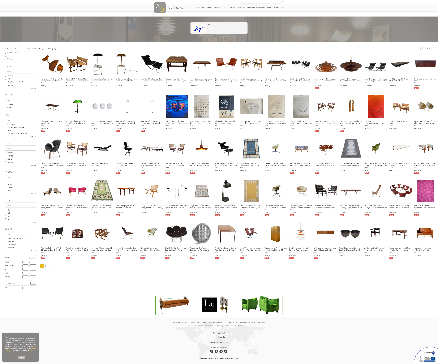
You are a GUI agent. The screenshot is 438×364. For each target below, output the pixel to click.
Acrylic (9, 181)
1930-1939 (10, 153)
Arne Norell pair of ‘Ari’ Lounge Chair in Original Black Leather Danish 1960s (376, 80)
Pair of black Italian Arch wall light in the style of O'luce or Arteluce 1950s (176, 207)
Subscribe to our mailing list (219, 343)
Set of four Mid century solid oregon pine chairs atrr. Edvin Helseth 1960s (101, 249)
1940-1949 (10, 156)
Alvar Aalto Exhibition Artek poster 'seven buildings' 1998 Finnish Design (225, 122)
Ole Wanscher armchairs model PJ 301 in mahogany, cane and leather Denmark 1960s (76, 164)
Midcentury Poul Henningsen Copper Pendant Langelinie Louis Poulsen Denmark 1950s (326, 80)
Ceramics (10, 85)
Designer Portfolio (256, 8)
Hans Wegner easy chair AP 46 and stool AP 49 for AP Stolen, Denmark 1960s (226, 164)
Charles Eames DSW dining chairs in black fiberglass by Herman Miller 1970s (300, 80)
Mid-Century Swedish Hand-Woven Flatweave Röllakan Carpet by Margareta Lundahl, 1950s (351, 164)
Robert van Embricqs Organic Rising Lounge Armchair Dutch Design (77, 249)
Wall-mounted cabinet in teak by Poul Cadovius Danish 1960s (325, 249)
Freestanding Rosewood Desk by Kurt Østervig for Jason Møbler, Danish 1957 (400, 249)
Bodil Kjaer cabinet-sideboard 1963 (425, 80)
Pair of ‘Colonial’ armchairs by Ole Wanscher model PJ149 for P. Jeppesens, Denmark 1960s (325, 207)
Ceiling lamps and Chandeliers (16, 82)
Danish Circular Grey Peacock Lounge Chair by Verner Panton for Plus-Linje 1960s (176, 249)
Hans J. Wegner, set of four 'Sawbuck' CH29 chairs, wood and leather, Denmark (251, 80)
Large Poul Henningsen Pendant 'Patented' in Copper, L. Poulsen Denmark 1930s (351, 80)
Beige (8, 210)
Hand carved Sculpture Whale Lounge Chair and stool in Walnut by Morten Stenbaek (52, 80)
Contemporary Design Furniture (17, 134)
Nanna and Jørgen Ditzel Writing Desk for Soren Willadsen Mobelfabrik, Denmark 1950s (125, 207)
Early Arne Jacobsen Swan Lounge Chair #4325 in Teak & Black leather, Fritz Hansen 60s (52, 164)
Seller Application (180, 322)
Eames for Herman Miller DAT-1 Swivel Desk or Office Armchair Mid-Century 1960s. (275, 164)
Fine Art (241, 8)
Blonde (9, 216)
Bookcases (10, 79)
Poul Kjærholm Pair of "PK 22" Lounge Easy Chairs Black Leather (52, 249)
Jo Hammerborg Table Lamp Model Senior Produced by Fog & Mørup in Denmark (101, 80)
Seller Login (196, 322)
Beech (9, 191)
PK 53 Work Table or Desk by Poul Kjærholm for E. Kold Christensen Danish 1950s (226, 249)
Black (8, 213)
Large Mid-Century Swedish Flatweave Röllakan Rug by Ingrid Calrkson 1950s (101, 207)
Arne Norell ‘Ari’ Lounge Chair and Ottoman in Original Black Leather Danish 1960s (152, 80)
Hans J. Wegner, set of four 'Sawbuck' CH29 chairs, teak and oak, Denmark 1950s (325, 122)
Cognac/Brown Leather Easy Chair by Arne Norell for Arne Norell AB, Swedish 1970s (126, 249)
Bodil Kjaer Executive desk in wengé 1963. (51, 122)
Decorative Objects (216, 8)
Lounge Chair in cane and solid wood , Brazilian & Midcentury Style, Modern (152, 207)
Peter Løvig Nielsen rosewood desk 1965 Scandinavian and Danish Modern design (276, 80)
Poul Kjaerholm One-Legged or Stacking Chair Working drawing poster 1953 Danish (250, 122)
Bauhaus (9, 130)
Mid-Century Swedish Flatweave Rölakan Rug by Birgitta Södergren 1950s (249, 164)
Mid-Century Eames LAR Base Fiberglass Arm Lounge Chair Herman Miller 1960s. (301, 207)
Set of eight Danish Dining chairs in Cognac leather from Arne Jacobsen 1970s (325, 164)
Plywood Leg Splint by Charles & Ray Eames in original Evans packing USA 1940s (351, 122)
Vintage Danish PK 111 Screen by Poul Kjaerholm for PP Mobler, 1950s (276, 249)
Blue (8, 219)
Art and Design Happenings (215, 322)
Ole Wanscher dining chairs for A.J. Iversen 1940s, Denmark (152, 164)
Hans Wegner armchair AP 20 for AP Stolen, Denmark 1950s (376, 164)
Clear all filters (30, 48)
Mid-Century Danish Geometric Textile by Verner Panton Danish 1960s (424, 207)
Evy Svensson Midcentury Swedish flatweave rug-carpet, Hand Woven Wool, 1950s (201, 207)
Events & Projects (275, 8)
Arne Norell (10, 248)
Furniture (200, 8)
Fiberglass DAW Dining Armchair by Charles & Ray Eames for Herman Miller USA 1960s (151, 249)
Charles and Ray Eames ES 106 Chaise (100, 164)
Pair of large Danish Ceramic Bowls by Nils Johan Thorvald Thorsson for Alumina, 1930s (350, 249)
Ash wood (10, 187)
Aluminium (10, 184)
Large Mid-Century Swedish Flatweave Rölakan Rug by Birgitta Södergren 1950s (250, 207)
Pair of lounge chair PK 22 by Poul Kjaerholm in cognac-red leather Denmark (226, 80)
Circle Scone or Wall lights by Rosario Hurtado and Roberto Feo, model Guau (102, 122)
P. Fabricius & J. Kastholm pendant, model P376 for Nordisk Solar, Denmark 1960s (201, 164)
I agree (22, 358)
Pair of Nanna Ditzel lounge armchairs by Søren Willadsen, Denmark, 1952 (301, 164)
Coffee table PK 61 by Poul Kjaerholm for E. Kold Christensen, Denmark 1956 (399, 164)
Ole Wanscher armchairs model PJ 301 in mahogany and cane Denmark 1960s (175, 164)
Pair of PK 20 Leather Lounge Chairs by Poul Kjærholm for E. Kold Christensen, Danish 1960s (251, 249)
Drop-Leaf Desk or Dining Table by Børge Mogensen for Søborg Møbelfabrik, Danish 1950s (351, 207)
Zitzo (42, 83)
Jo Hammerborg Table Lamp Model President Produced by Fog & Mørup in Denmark (126, 80)
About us (233, 322)
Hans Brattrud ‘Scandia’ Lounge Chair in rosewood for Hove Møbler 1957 (376, 207)
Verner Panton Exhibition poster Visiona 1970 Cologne (176, 122)
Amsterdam (10, 104)
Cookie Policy (237, 326)
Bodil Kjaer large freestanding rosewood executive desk (201, 80)
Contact (261, 322)
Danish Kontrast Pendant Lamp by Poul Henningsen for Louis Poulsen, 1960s (300, 249)
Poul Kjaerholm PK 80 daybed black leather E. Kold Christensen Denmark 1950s (400, 80)
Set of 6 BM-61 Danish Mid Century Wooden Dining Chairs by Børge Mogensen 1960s (77, 80)
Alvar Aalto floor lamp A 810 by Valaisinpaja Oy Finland (126, 122)
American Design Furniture (15, 127)
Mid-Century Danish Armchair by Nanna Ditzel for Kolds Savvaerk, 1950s (374, 249)
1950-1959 (10, 159)
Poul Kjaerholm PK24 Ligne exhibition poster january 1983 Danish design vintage (301, 122)
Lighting (231, 8)
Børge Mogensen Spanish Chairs (398, 122)
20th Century (11, 124)
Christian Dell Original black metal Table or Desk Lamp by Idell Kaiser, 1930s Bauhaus (226, 207)
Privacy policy (223, 326)
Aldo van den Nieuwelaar (15, 238)
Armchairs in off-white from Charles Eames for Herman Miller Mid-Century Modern (424, 122)
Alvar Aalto (10, 241)
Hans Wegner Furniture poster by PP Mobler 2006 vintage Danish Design (201, 122)
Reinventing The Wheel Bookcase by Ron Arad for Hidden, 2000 (200, 249)
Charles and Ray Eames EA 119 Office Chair (125, 164)
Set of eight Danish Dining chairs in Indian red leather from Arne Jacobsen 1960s (399, 207)
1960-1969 (10, 162)
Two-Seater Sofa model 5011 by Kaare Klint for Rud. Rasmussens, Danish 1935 (424, 249)
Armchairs (10, 76)
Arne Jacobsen (11, 245)
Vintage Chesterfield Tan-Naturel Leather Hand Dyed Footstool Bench (176, 80)
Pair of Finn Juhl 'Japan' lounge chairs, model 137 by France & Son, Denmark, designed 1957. (52, 207)
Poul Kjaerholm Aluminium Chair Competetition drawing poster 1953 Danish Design (275, 122)
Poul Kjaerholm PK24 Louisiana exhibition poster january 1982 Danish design (375, 122)
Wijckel (9, 107)
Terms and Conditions (204, 326)
